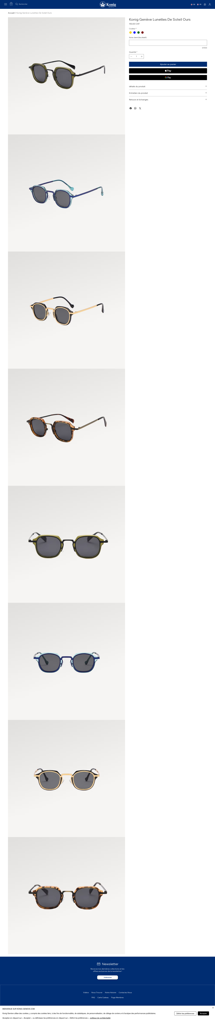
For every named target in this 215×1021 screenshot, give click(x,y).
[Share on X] (140, 108)
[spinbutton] (136, 56)
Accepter (203, 1013)
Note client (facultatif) (138, 37)
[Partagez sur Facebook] (130, 108)
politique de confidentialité (100, 1018)
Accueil (11, 13)
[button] (11, 3)
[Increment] (141, 56)
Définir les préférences (185, 1013)
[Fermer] (213, 1008)
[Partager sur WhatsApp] (135, 108)
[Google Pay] (168, 77)
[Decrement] (131, 56)
